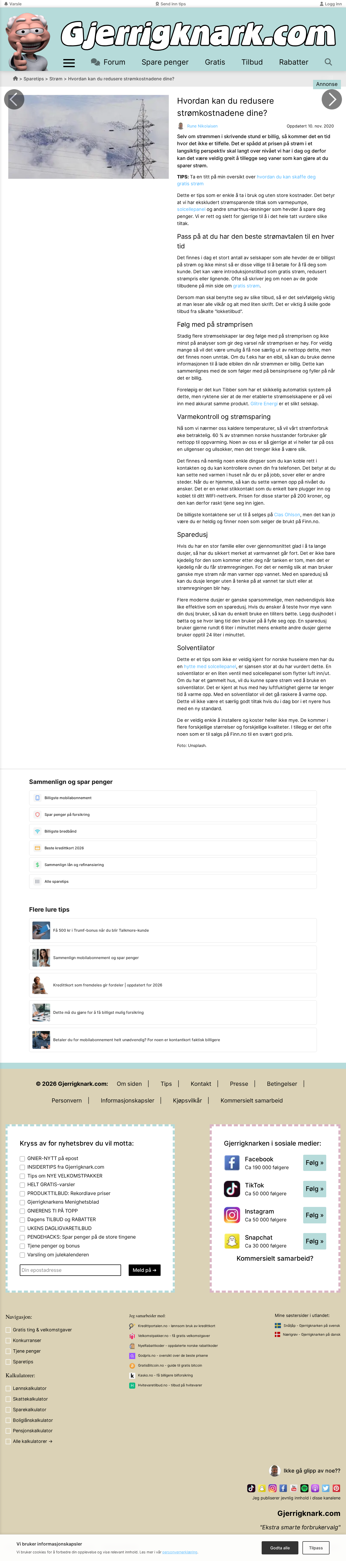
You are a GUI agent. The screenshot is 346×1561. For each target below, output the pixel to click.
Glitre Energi (264, 403)
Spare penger (165, 62)
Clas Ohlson (287, 514)
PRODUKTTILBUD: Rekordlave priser (68, 1193)
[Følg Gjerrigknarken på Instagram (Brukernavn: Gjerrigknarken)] (272, 1488)
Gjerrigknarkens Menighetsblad (63, 1202)
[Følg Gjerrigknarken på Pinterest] (336, 1488)
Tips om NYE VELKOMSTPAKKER (64, 1176)
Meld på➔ (145, 1270)
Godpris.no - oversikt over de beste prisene (173, 1355)
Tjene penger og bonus (53, 1246)
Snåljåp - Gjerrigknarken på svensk (312, 1326)
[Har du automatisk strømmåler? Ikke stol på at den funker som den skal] (332, 99)
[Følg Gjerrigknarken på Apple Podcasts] (315, 1488)
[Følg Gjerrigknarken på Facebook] (283, 1488)
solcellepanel (191, 209)
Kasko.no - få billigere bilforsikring (165, 1375)
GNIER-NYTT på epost (52, 1158)
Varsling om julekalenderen (58, 1255)
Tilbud (252, 62)
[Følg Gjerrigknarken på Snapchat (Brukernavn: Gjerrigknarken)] (262, 1488)
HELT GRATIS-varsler (51, 1184)
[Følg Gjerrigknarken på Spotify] (304, 1488)
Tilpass (316, 1547)
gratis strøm (246, 285)
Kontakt (201, 1083)
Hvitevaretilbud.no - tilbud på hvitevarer (170, 1385)
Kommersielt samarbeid (252, 1100)
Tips (166, 1083)
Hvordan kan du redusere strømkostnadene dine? (121, 78)
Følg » (315, 1162)
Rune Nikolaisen (202, 125)
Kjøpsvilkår (187, 1100)
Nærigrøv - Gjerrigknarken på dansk (311, 1334)
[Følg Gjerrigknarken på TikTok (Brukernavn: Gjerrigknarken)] (251, 1488)
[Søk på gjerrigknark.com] (329, 62)
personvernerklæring (179, 1552)
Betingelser (282, 1083)
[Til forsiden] (198, 36)
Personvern (67, 1100)
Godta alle (280, 1547)
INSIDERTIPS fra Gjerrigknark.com (65, 1167)
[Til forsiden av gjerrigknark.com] (28, 42)
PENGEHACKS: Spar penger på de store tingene (81, 1237)
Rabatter (294, 62)
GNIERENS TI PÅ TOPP (52, 1211)
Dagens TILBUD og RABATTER (61, 1219)
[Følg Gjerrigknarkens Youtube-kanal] (294, 1488)
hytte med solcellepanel (210, 666)
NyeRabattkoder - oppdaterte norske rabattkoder (178, 1346)
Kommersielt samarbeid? (275, 1258)
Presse (239, 1083)
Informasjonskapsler (127, 1100)
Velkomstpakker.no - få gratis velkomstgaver (174, 1336)
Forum (114, 62)
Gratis (215, 62)
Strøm (56, 78)
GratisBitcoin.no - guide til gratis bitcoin (170, 1365)
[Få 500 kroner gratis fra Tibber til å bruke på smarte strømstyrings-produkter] (14, 99)
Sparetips (34, 78)
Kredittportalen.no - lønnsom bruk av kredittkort (176, 1326)
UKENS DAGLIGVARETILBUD (59, 1228)
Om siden (129, 1083)
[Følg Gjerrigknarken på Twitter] (326, 1488)
